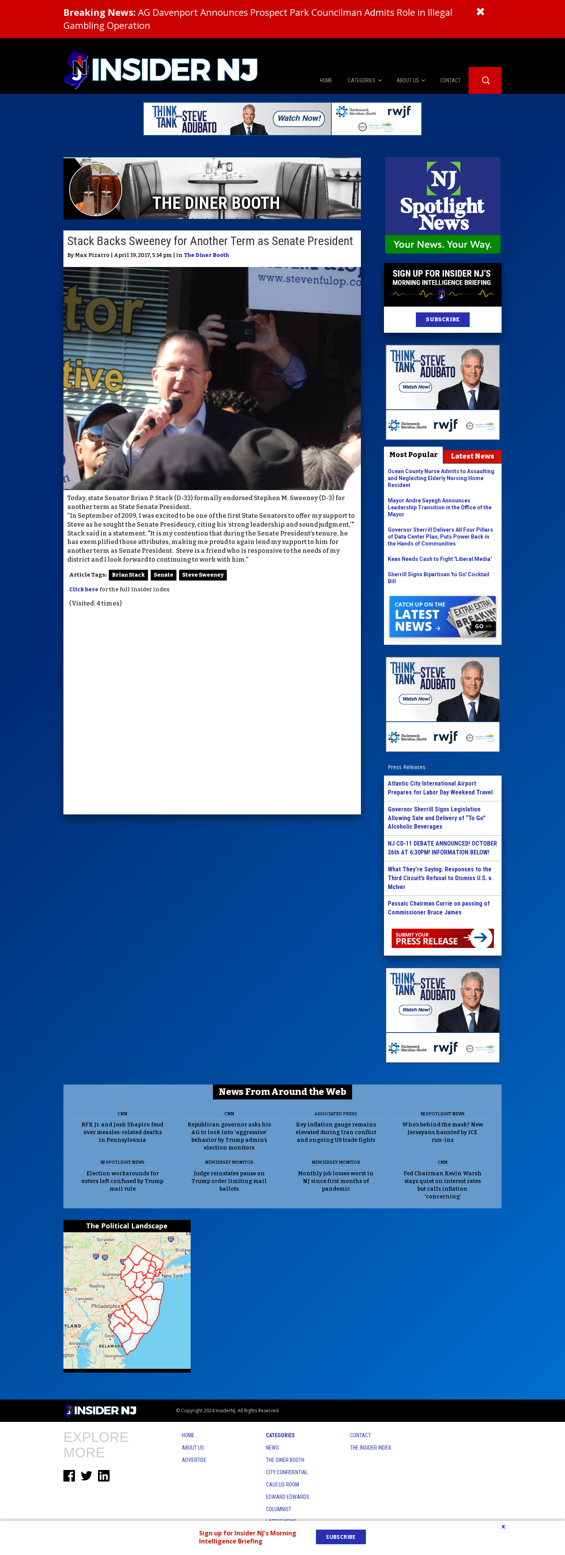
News (272, 1448)
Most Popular (413, 454)
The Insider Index (370, 1448)
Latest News (472, 456)
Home (188, 1435)
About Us (193, 1448)
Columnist (278, 1509)
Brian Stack (128, 575)
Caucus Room (282, 1485)
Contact (360, 1435)
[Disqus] (212, 712)
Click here (83, 589)
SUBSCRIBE (442, 319)
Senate (163, 575)
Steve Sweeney (203, 575)
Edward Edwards (287, 1497)
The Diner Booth (206, 255)
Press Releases (406, 767)
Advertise (194, 1460)
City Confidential (287, 1472)
